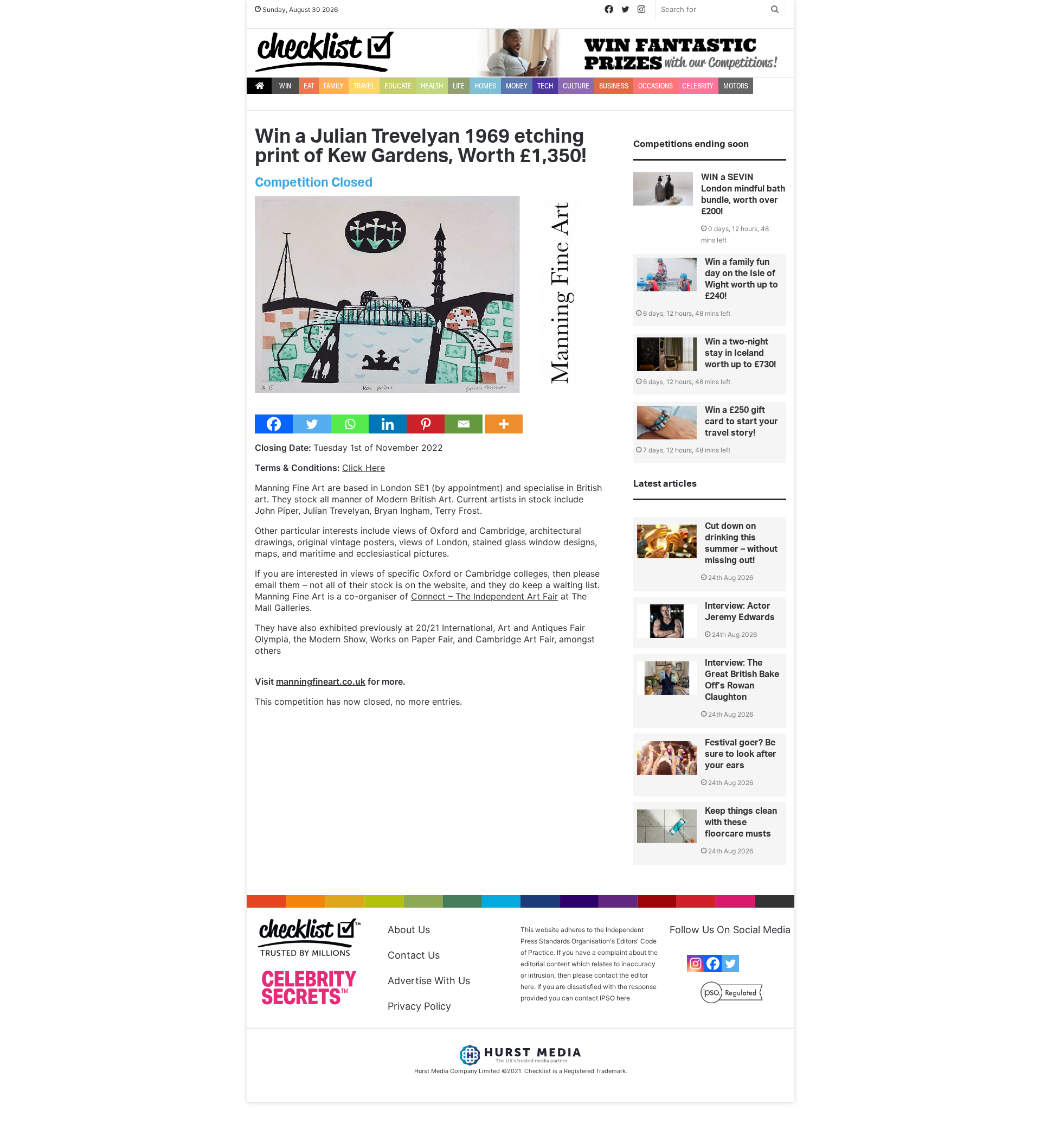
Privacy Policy (419, 1006)
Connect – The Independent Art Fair (484, 596)
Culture (576, 86)
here (623, 998)
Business (613, 86)
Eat (309, 86)
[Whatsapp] (350, 423)
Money (517, 86)
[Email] (464, 423)
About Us (409, 929)
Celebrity (698, 86)
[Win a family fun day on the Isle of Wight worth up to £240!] (667, 274)
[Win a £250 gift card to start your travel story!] (667, 422)
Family (334, 86)
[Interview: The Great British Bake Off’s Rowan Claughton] (667, 678)
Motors (735, 86)
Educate (398, 86)
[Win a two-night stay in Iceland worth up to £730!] (667, 354)
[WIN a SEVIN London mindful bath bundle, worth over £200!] (663, 189)
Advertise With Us (429, 980)
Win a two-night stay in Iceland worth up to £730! (740, 353)
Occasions (655, 86)
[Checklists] (324, 51)
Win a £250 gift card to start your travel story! (741, 421)
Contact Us (414, 955)
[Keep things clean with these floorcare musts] (667, 826)
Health (432, 86)
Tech (545, 86)
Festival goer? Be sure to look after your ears (740, 754)
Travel (364, 86)
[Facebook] (274, 423)
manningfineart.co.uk (320, 681)
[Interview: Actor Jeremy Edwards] (667, 621)
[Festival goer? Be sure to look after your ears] (667, 758)
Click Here (363, 467)
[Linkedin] (388, 423)
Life (459, 86)
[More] (504, 423)
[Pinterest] (426, 423)
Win (285, 86)
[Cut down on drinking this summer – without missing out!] (667, 541)
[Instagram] (695, 963)
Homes (485, 86)
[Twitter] (312, 423)
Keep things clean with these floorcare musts (741, 822)
